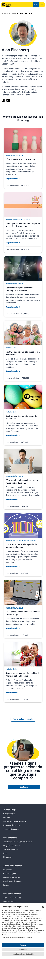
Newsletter (7, 857)
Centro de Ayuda (9, 874)
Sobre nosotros (9, 814)
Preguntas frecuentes (11, 877)
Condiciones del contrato (13, 881)
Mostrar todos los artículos (23, 719)
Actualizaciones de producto (14, 821)
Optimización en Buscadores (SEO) (18, 219)
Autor (14, 13)
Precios (6, 885)
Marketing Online (11, 348)
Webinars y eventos (10, 849)
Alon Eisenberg (26, 13)
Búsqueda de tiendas (11, 825)
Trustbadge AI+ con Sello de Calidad (17, 842)
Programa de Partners (11, 846)
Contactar (24, 787)
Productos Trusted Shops (14, 608)
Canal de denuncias (11, 829)
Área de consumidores (12, 898)
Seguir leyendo (12, 179)
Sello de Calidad (9, 902)
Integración (7, 870)
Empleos (6, 818)
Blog (6, 13)
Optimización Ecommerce (14, 155)
